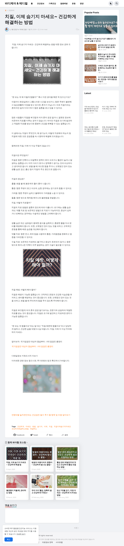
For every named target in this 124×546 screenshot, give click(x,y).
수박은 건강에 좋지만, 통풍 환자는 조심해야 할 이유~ (107, 68)
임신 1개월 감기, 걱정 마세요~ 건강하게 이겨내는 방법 (67, 492)
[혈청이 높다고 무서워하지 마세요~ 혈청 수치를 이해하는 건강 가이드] (90, 56)
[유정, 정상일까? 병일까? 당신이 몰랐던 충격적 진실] (109, 120)
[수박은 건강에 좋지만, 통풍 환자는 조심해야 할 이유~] (90, 68)
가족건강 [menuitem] (52, 3)
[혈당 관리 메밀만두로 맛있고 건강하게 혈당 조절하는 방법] (67, 453)
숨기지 (39, 426)
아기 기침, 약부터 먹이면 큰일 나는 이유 (109, 108)
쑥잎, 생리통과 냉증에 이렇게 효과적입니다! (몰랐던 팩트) (91, 129)
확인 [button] (8, 539)
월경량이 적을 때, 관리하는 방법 (16, 491)
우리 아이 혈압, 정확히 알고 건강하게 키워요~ (42, 491)
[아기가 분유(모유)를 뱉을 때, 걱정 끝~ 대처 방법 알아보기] (90, 79)
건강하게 (11, 10)
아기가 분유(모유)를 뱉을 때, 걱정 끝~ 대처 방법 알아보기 (107, 79)
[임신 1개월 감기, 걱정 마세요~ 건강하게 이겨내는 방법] (67, 481)
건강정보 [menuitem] (40, 3)
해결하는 (33, 429)
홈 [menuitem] (32, 3)
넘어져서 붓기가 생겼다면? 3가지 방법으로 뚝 (107, 46)
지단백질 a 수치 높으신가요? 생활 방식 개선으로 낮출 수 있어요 (100, 40)
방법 (34, 426)
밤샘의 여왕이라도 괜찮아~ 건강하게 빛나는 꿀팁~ (42, 463)
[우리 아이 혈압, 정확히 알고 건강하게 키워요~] (42, 481)
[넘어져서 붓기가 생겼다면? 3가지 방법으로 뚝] (90, 47)
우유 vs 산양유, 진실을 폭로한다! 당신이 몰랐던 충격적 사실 (91, 109)
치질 (50, 426)
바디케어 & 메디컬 (16, 3)
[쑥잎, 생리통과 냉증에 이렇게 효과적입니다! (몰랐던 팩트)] (92, 120)
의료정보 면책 (47, 542)
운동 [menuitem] (74, 3)
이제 (45, 426)
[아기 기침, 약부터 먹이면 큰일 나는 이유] (109, 100)
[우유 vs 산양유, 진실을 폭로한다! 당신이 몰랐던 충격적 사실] (92, 100)
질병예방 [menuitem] (64, 3)
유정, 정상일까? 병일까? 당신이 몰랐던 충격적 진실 (109, 129)
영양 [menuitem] (82, 3)
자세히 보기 (20, 534)
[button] (110, 3)
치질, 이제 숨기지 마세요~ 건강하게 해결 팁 (16, 463)
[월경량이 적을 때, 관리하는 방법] (16, 481)
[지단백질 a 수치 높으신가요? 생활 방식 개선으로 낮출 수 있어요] (100, 24)
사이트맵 (59, 542)
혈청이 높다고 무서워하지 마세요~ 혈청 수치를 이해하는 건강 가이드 (107, 56)
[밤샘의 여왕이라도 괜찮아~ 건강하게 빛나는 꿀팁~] (42, 453)
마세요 (28, 426)
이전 (76, 528)
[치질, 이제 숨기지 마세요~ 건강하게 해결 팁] (16, 453)
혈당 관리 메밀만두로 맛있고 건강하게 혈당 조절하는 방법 (66, 464)
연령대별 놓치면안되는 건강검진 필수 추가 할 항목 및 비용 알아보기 (41, 415)
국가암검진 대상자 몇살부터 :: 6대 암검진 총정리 (32, 346)
